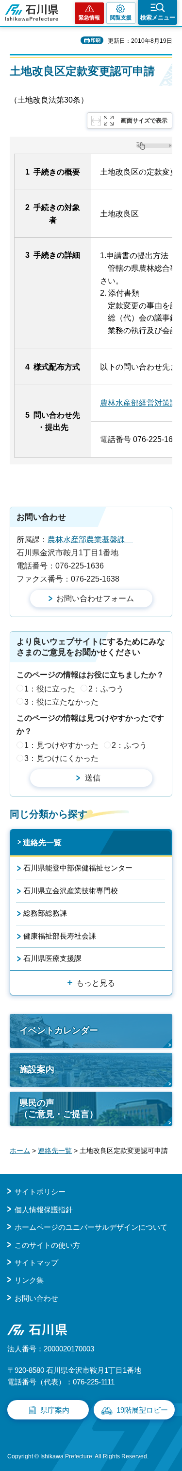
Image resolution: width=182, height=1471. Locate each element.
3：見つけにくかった (61, 758)
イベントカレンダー (58, 1030)
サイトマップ (36, 1262)
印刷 (95, 40)
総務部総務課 (45, 913)
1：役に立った (49, 689)
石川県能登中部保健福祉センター (77, 868)
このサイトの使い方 (47, 1245)
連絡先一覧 (42, 842)
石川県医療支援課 (52, 958)
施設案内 (36, 1069)
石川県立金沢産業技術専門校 (70, 890)
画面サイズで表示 (144, 120)
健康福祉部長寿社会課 (59, 936)
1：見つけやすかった (61, 745)
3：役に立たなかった (61, 702)
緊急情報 (89, 17)
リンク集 (29, 1280)
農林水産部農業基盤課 (90, 539)
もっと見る (95, 983)
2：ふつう (106, 689)
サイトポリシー (40, 1191)
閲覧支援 (121, 17)
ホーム (20, 1150)
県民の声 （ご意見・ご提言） (58, 1108)
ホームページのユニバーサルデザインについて (91, 1227)
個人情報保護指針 (44, 1209)
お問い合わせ (36, 1298)
